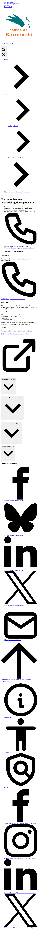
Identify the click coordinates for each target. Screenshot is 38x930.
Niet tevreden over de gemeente (16, 157)
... (5, 94)
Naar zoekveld (8, 7)
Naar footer (7, 5)
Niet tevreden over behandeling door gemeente (17, 192)
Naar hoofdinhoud (9, 2)
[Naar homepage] (19, 41)
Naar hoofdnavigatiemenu (11, 3)
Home (6, 59)
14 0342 (16, 246)
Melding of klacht (13, 126)
